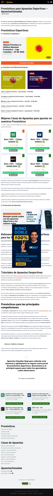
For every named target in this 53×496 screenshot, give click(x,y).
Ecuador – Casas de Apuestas (8, 452)
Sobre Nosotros (14, 493)
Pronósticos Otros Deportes (8, 438)
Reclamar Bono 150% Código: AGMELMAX (14, 172)
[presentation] (47, 57)
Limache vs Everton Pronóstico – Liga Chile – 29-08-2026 (16, 106)
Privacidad (35, 493)
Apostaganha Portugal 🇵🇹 (7, 473)
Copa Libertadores (44, 310)
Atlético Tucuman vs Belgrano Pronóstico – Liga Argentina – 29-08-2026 (20, 111)
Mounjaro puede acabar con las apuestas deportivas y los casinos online (13, 220)
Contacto (41, 493)
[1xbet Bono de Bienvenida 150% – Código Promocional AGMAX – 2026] (40, 137)
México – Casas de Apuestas (8, 459)
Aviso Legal (29, 493)
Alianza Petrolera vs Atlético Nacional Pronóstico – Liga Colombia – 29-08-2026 (13, 48)
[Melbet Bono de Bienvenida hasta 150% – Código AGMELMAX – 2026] (13, 161)
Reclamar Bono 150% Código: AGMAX (40, 148)
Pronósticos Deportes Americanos (9, 436)
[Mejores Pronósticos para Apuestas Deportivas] (7, 1)
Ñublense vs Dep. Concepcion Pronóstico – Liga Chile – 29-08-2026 (19, 101)
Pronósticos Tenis (5, 433)
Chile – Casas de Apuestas (7, 454)
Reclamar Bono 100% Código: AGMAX (14, 148)
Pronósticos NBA (5, 431)
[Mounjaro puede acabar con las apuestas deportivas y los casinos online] (39, 220)
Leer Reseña (13, 150)
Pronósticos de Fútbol (27, 63)
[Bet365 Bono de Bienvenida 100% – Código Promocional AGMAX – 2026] (13, 137)
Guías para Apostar (18, 276)
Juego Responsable (22, 493)
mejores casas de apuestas (30, 124)
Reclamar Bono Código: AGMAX (40, 172)
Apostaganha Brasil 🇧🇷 (6, 471)
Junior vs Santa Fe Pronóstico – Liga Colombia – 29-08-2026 (17, 91)
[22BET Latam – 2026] (40, 161)
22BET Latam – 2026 (37, 407)
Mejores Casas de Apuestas (8, 445)
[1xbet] (26, 248)
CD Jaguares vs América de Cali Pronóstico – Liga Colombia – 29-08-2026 (20, 96)
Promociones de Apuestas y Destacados (11, 448)
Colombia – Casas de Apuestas (8, 456)
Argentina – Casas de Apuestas (8, 450)
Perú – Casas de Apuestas (7, 461)
